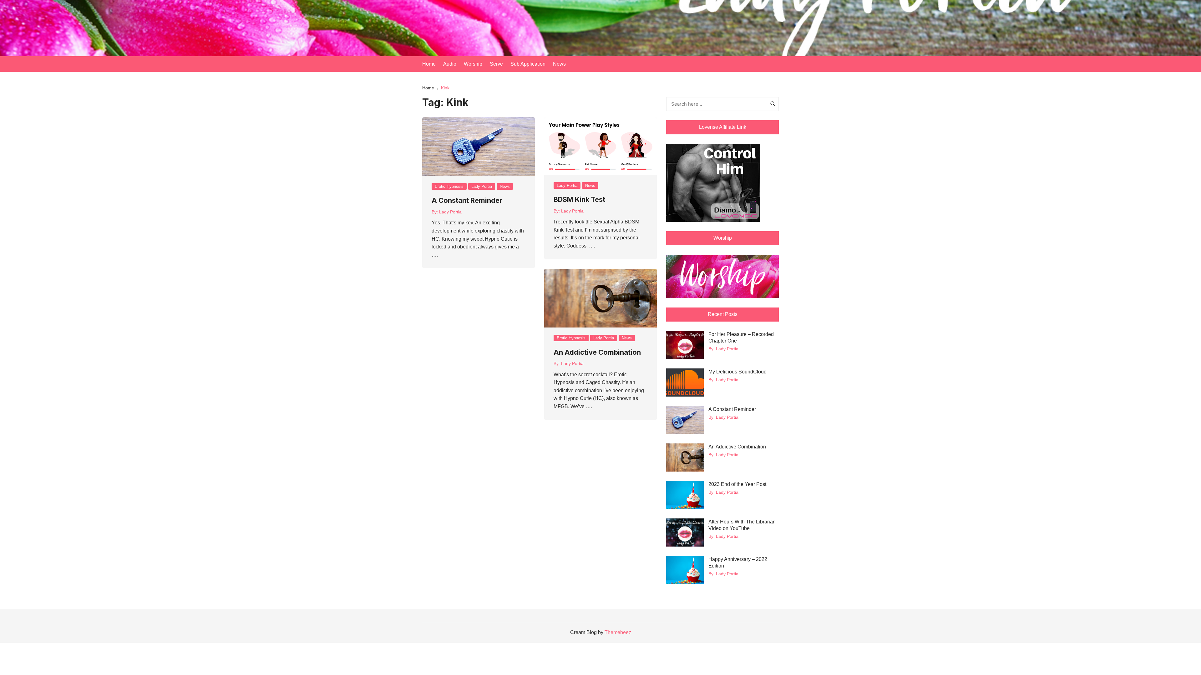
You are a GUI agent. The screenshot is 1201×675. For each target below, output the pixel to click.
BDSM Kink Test (579, 199)
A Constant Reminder (467, 200)
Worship (473, 64)
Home (429, 64)
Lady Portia (481, 186)
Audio (449, 64)
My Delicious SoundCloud (737, 371)
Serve (496, 64)
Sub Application (527, 64)
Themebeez (618, 632)
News (559, 64)
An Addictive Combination (597, 352)
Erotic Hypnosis (449, 186)
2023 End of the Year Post (737, 484)
